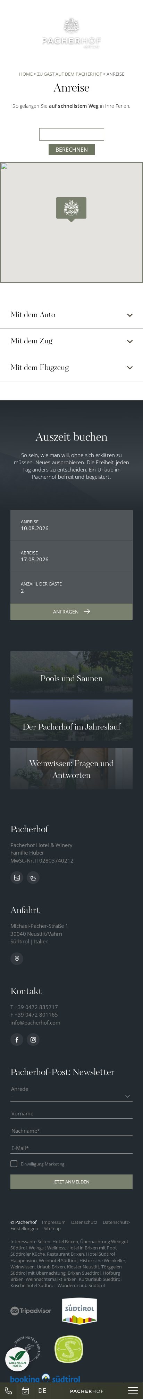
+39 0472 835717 (36, 1006)
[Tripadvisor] (30, 1311)
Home (26, 74)
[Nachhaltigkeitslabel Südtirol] (68, 1349)
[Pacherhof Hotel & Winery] (71, 32)
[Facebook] (16, 1039)
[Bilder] (16, 877)
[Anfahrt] (16, 958)
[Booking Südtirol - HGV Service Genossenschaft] (45, 1378)
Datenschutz (84, 1222)
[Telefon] (8, 1390)
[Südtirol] (79, 1311)
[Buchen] (25, 1390)
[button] (71, 1181)
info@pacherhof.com (35, 1022)
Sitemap (52, 1228)
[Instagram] (33, 1039)
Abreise (29, 553)
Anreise (30, 521)
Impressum (54, 1222)
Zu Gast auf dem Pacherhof (70, 74)
